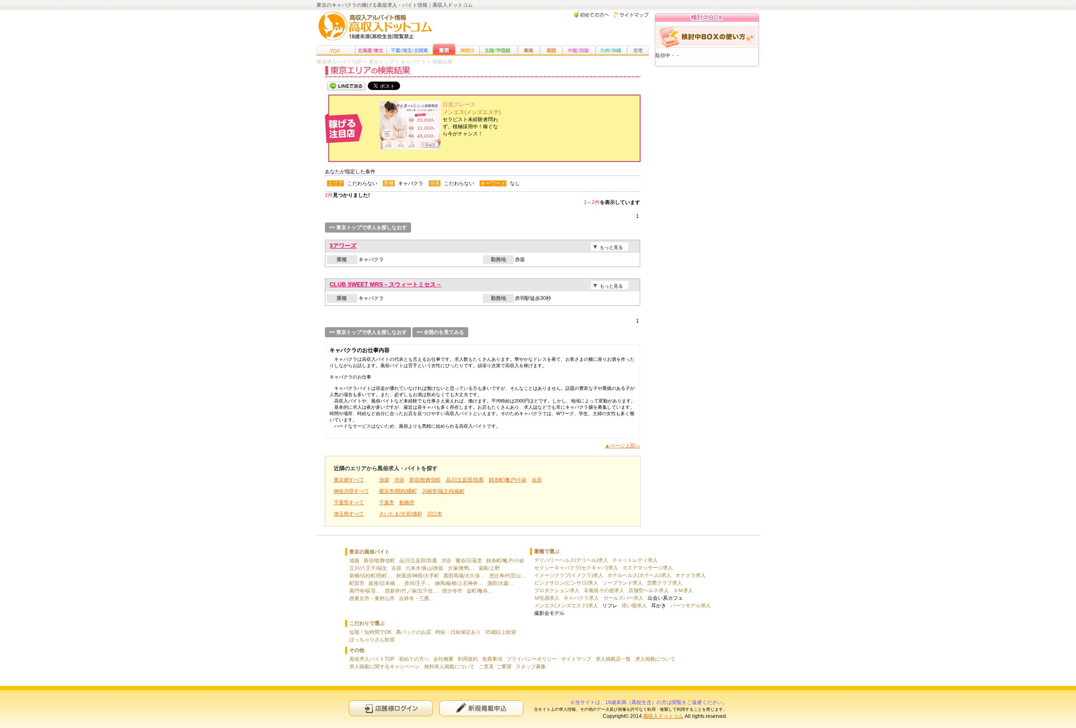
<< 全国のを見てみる (440, 332)
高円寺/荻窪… (365, 591)
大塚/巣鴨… (461, 568)
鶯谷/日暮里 (469, 561)
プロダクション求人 (557, 590)
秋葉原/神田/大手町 (417, 576)
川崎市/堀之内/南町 (443, 491)
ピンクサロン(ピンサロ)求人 (566, 583)
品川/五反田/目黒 (465, 480)
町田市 (356, 583)
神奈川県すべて (351, 491)
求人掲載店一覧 (613, 659)
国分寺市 (452, 591)
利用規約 (468, 659)
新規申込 (481, 708)
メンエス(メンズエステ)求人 (566, 606)
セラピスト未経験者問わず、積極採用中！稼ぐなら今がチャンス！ (472, 119)
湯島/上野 (489, 568)
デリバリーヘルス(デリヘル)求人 (571, 560)
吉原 (537, 480)
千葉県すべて (349, 503)
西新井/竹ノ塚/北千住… (411, 591)
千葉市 (386, 503)
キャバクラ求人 (581, 598)
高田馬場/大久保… (464, 576)
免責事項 (492, 659)
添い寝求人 (634, 606)
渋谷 (399, 480)
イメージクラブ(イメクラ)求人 (568, 575)
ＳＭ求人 (683, 590)
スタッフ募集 (531, 667)
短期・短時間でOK (370, 632)
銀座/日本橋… (384, 583)
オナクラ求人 (690, 575)
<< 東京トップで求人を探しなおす (368, 227)
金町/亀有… (480, 591)
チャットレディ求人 (635, 560)
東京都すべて (349, 480)
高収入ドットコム (663, 716)
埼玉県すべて (349, 514)
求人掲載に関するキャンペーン (384, 667)
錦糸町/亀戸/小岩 (508, 480)
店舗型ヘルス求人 (648, 590)
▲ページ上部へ (622, 446)
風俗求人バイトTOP (372, 659)
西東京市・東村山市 (372, 598)
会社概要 (443, 659)
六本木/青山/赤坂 (424, 568)
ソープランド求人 (622, 583)
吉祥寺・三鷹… (416, 598)
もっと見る (611, 247)
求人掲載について (655, 659)
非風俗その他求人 (604, 590)
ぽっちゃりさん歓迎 (372, 640)
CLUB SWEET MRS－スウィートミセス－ (386, 284)
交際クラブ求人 (664, 583)
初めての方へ (414, 659)
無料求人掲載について (449, 667)
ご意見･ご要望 (495, 667)
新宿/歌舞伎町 (425, 480)
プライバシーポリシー (531, 659)
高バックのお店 (413, 632)
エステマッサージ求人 (647, 568)
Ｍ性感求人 (546, 598)
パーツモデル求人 (690, 606)
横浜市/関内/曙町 (398, 491)
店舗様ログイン (391, 708)
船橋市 (406, 503)
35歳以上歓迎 (500, 632)
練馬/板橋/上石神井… (459, 583)
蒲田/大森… (500, 583)
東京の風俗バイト (369, 552)
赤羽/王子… (417, 583)
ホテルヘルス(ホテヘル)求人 (639, 575)
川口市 (434, 514)
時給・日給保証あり (458, 632)
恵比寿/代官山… (507, 576)
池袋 (384, 480)
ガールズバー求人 (623, 598)
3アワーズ (343, 245)
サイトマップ (576, 659)
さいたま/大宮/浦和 (400, 514)
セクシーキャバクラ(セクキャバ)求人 (576, 568)
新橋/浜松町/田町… (370, 576)
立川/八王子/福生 (368, 568)
